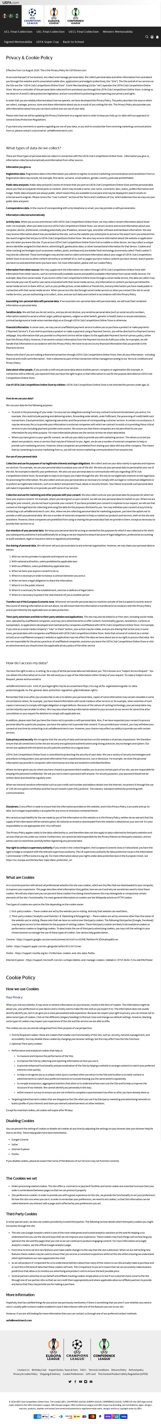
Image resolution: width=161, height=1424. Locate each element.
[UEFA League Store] (11, 16)
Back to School (73, 41)
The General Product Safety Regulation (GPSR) (123, 1374)
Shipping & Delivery (50, 1374)
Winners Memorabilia (118, 31)
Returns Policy (118, 1369)
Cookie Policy (105, 262)
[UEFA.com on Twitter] (70, 1382)
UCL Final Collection (18, 31)
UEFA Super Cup (47, 41)
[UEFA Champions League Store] (32, 16)
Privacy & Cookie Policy (25, 1374)
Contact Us (23, 1369)
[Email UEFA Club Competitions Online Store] (91, 1382)
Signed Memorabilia (18, 41)
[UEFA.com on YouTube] (80, 1382)
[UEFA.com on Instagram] (85, 1382)
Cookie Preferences (73, 1374)
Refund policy (136, 1369)
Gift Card (91, 1374)
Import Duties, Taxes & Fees (63, 1369)
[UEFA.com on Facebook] (75, 1382)
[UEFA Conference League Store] (75, 16)
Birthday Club (39, 1369)
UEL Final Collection (51, 31)
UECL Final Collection (84, 31)
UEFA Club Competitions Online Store (32, 1402)
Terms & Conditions (138, 358)
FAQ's (83, 1369)
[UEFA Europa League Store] (54, 16)
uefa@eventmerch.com (60, 130)
